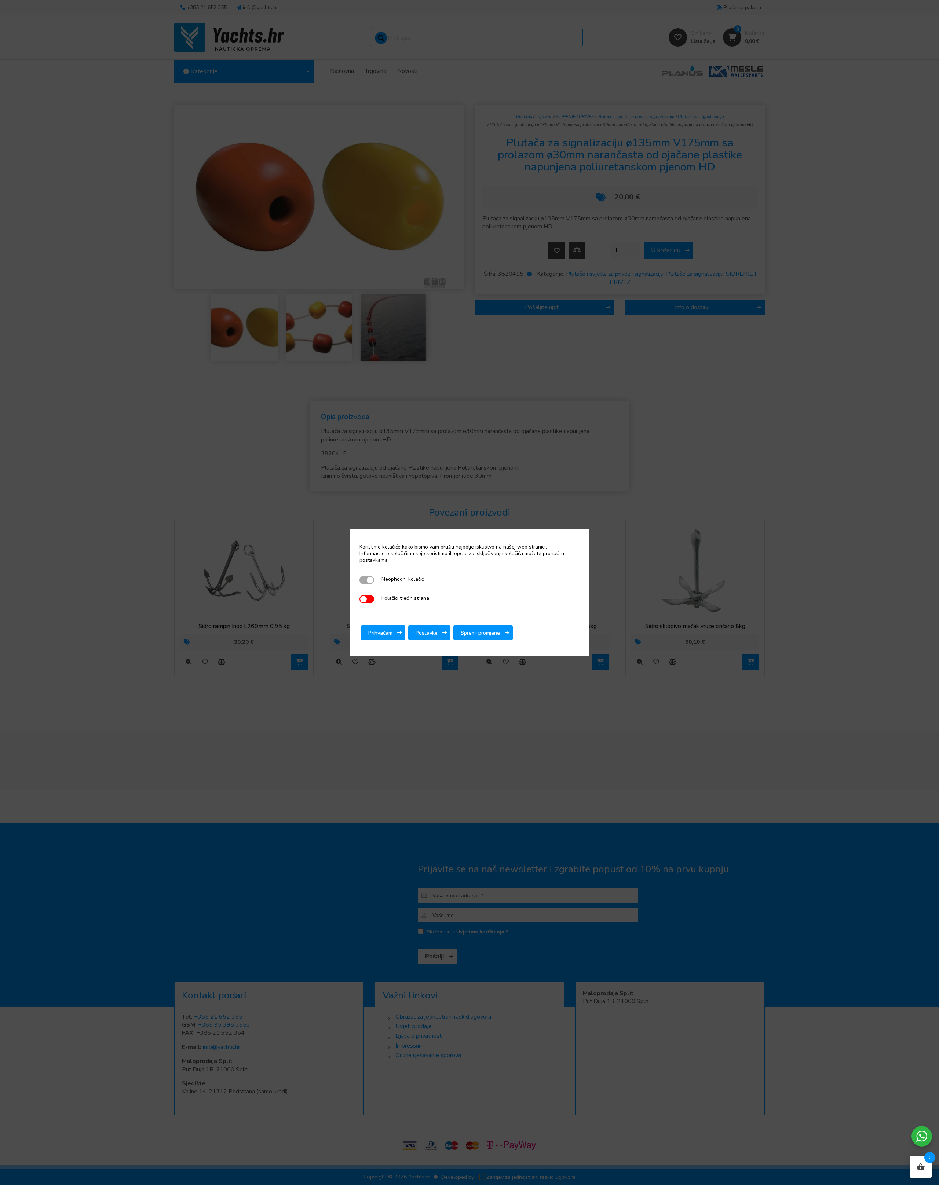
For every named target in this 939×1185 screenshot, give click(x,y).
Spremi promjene (480, 632)
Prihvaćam (380, 632)
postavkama (373, 560)
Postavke (427, 632)
